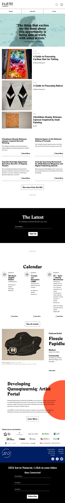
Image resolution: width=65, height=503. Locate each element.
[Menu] (61, 5)
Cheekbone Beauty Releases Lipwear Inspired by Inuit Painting (47, 120)
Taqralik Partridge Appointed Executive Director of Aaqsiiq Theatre (14, 164)
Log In (54, 11)
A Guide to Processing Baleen (48, 85)
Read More (26, 153)
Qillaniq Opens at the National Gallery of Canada (48, 140)
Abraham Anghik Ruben (12, 278)
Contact (53, 455)
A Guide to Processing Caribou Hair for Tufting (45, 58)
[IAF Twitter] (61, 459)
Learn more (52, 370)
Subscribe (32, 11)
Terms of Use (51, 453)
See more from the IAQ (32, 188)
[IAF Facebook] (57, 459)
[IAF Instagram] (52, 459)
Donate (11, 11)
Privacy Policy (51, 449)
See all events (32, 324)
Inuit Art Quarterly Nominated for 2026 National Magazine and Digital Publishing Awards (49, 164)
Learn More (32, 419)
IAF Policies (52, 451)
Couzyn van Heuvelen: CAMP (35, 279)
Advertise (60, 449)
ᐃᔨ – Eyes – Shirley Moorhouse (58, 278)
